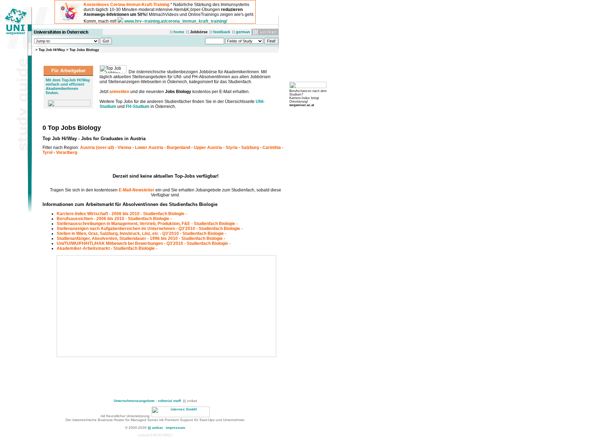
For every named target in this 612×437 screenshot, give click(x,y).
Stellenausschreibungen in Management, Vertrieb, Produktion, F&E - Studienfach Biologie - (147, 223)
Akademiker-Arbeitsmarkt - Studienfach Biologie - (107, 248)
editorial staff (169, 401)
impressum (175, 428)
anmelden (119, 91)
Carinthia (271, 147)
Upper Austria (208, 147)
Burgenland (178, 147)
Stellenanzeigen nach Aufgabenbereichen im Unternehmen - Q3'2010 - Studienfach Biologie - (150, 228)
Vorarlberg (66, 152)
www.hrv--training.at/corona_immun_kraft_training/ (175, 21)
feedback (221, 32)
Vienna (124, 147)
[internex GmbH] (181, 416)
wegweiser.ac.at (301, 105)
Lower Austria (149, 147)
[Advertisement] (117, 306)
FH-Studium (137, 106)
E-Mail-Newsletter (136, 190)
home (179, 32)
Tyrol (47, 152)
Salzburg (250, 147)
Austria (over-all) (97, 147)
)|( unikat (155, 428)
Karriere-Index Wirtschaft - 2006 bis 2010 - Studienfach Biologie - (122, 213)
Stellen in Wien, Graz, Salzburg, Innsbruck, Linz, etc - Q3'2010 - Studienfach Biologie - (141, 233)
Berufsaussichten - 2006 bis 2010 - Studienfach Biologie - (114, 218)
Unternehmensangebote (134, 401)
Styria (232, 147)
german (243, 32)
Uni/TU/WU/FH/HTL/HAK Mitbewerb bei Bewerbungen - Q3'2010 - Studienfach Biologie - (144, 243)
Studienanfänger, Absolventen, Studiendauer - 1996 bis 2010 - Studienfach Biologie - (141, 238)
